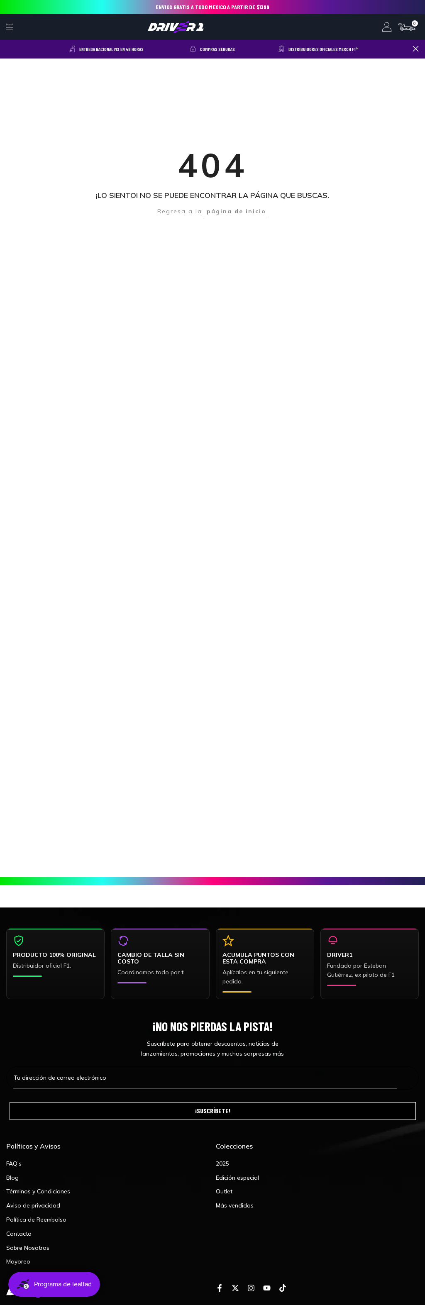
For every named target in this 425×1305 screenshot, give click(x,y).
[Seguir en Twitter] (235, 1288)
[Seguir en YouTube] (267, 1288)
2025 (222, 1163)
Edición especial (237, 1177)
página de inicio (236, 211)
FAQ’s (14, 1163)
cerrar (9, 49)
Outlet (224, 1191)
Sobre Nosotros (27, 1247)
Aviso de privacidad (33, 1205)
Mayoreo (18, 1261)
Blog (12, 1177)
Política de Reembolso (36, 1219)
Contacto (19, 1233)
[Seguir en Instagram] (251, 1288)
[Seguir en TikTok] (282, 1288)
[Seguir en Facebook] (219, 1288)
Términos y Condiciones (38, 1191)
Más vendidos (235, 1205)
